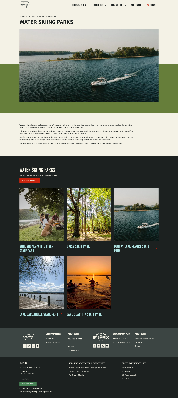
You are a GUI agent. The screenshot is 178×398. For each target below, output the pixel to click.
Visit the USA (126, 379)
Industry (71, 346)
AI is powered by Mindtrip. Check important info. (36, 391)
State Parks (136, 5)
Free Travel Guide (75, 338)
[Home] (24, 5)
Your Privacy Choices (28, 384)
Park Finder (51, 16)
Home (21, 16)
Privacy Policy (24, 379)
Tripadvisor (126, 371)
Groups (137, 346)
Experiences (98, 5)
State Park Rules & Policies (144, 339)
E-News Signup (73, 334)
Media (70, 343)
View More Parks (28, 180)
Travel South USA (128, 368)
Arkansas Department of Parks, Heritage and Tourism (87, 368)
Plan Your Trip (117, 5)
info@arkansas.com (53, 342)
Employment (139, 342)
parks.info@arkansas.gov (122, 342)
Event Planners (73, 350)
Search (153, 5)
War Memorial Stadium (77, 375)
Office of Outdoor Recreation (79, 371)
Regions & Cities (79, 5)
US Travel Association (129, 375)
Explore (40, 16)
